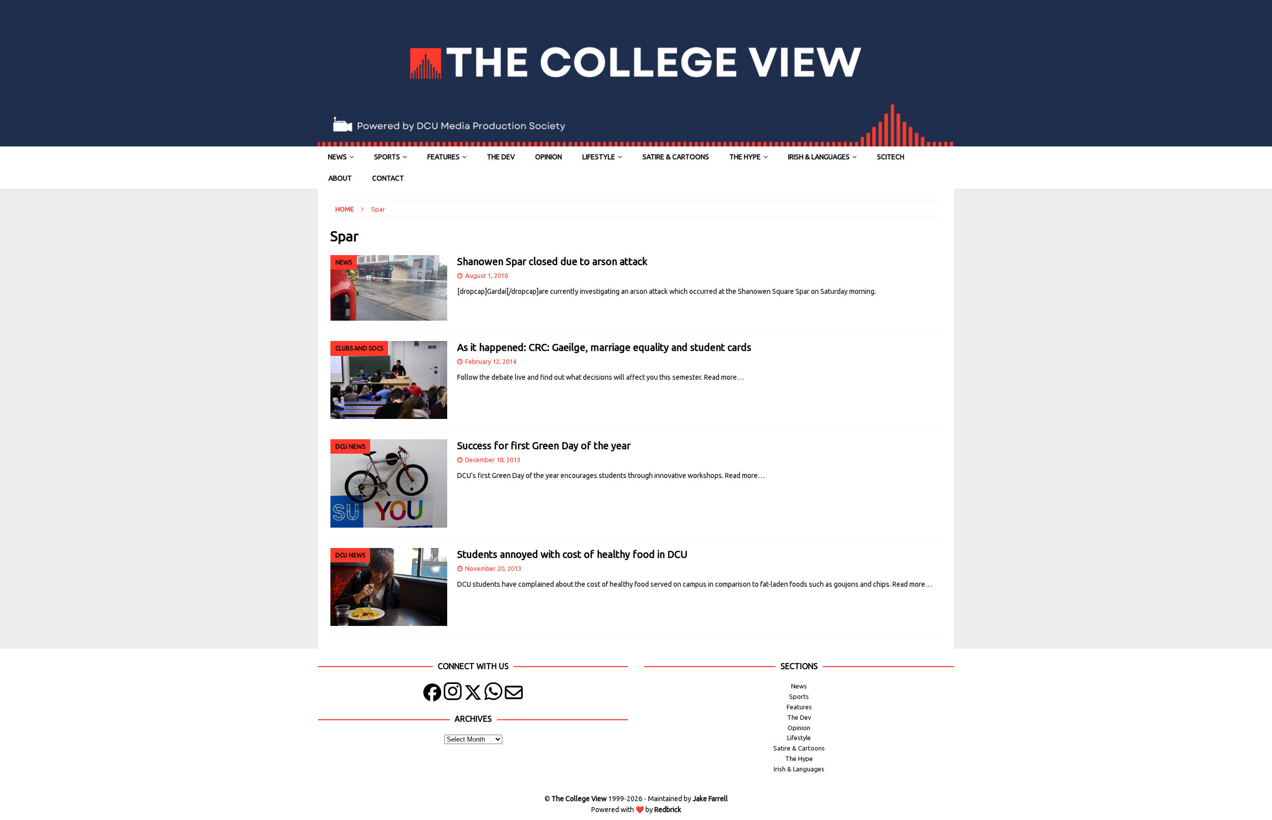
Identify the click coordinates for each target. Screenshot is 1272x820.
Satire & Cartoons (675, 157)
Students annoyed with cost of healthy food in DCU (572, 554)
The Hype (745, 157)
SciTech (890, 157)
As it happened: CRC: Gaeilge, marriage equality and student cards (604, 347)
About (340, 178)
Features (443, 157)
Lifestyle (598, 157)
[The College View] (636, 141)
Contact (388, 178)
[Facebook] (432, 694)
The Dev (501, 157)
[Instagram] (453, 694)
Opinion (548, 157)
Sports (387, 157)
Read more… (724, 377)
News (337, 157)
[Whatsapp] (493, 694)
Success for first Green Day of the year (544, 445)
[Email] (514, 694)
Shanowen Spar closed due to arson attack (552, 261)
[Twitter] (473, 694)
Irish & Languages (819, 157)
